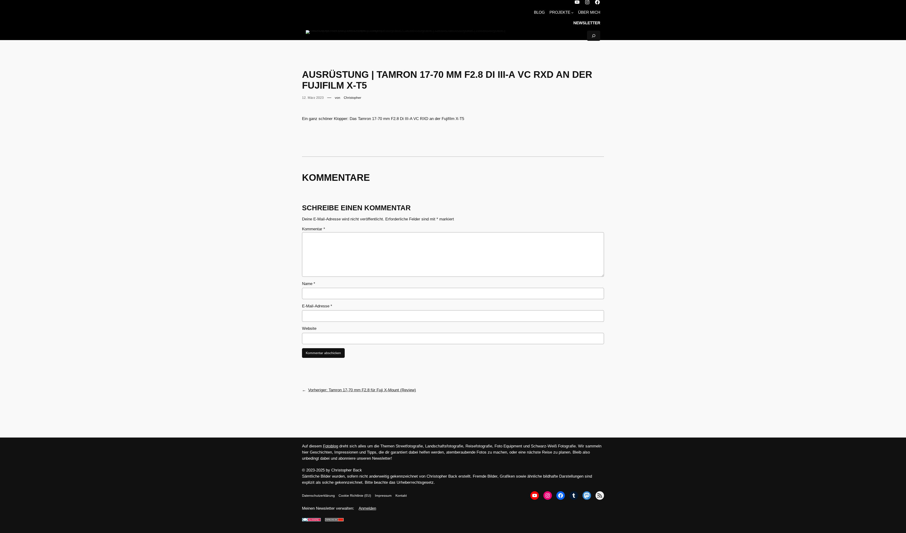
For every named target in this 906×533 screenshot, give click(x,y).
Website (309, 328)
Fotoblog (330, 446)
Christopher (352, 97)
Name (308, 283)
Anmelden (367, 508)
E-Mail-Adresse (317, 306)
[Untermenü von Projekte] (572, 12)
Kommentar (313, 229)
